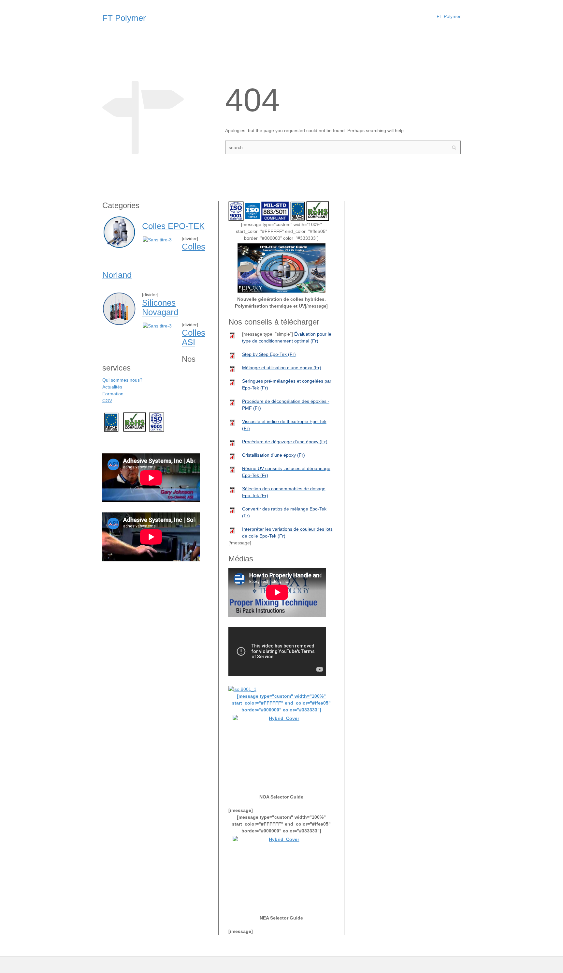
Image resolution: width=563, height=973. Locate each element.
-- (111, 421)
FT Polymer (449, 16)
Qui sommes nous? (122, 380)
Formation (112, 393)
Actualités (112, 386)
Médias (114, 444)
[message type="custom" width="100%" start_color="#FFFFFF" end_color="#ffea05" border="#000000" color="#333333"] (281, 702)
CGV (107, 400)
